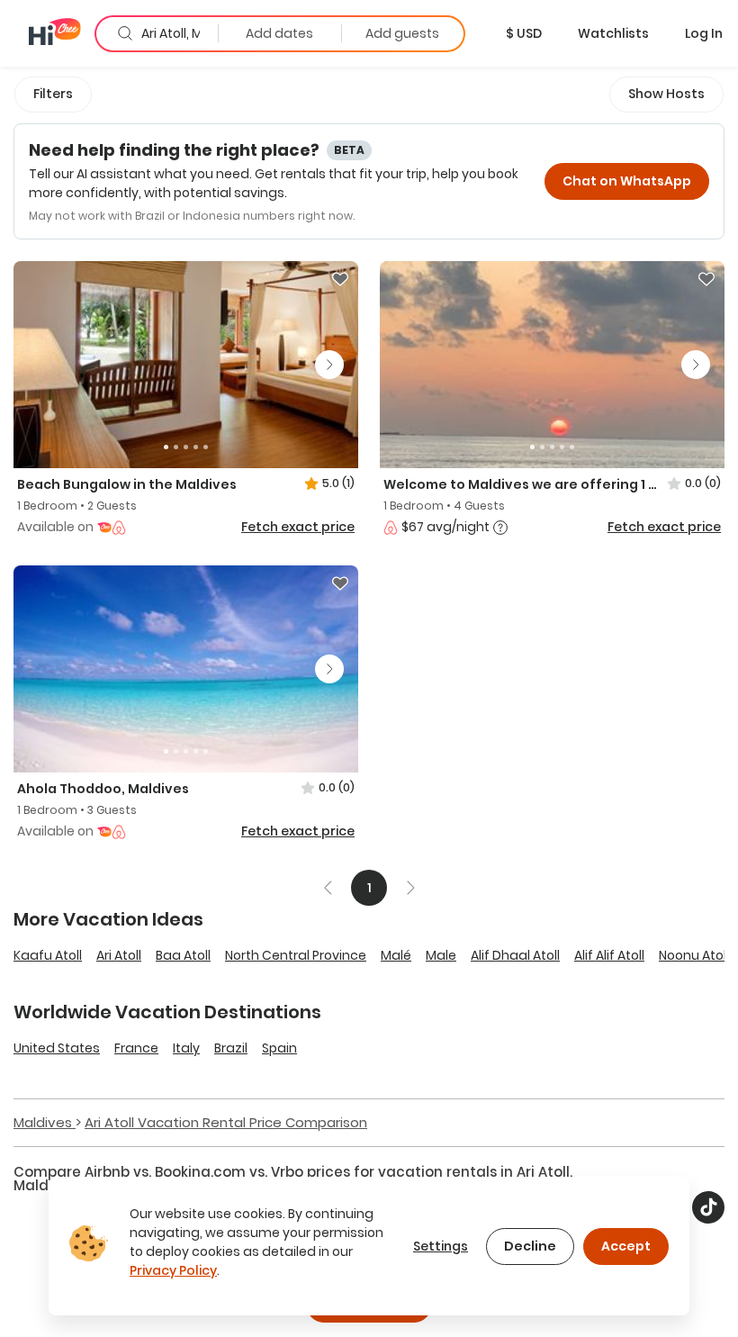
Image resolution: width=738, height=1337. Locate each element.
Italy (186, 1048)
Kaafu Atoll (48, 955)
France (136, 1048)
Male (441, 955)
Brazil (231, 1048)
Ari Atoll (118, 955)
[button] (524, 33)
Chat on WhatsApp (626, 181)
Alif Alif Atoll (609, 955)
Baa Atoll (183, 955)
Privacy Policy (173, 1270)
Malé (396, 955)
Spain (279, 1048)
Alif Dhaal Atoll (515, 955)
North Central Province (295, 955)
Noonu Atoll (694, 955)
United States (57, 1048)
